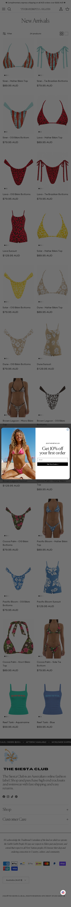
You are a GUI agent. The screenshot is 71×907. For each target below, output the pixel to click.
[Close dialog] (68, 429)
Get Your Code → (52, 464)
